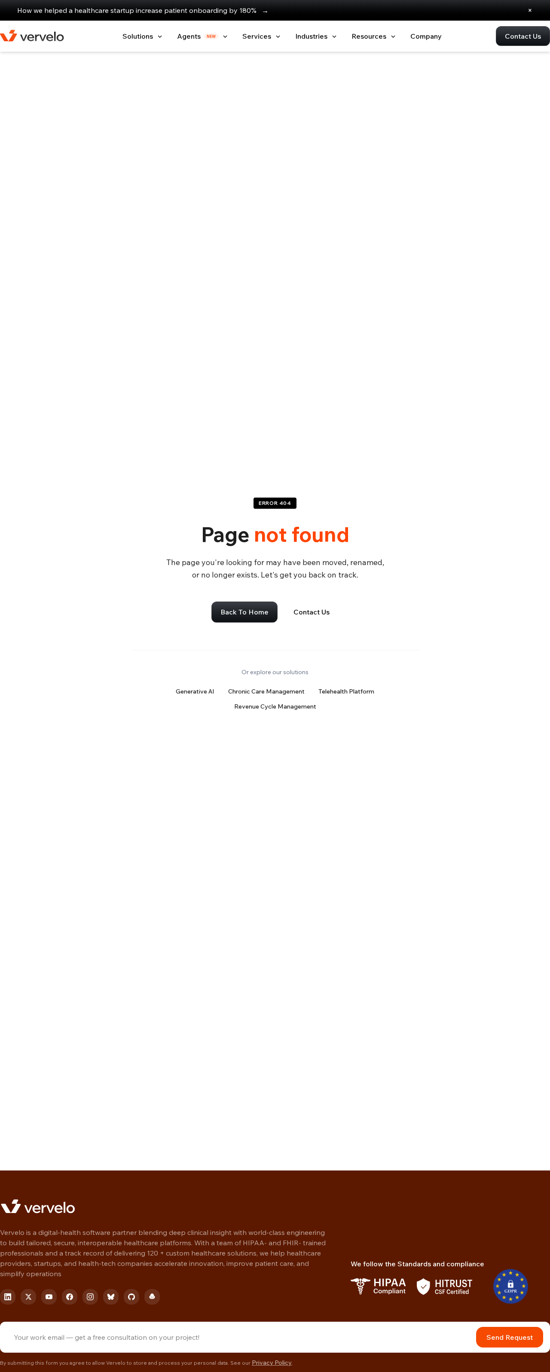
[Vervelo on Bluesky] (111, 1297)
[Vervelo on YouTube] (49, 1297)
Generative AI (195, 691)
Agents (196, 36)
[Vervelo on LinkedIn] (7, 1297)
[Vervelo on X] (28, 1297)
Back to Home (244, 612)
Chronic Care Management (266, 691)
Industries (311, 36)
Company (426, 36)
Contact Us (523, 36)
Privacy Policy (272, 1362)
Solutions (137, 36)
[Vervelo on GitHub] (131, 1297)
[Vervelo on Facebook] (69, 1297)
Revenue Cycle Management (275, 706)
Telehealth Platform (346, 691)
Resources (368, 36)
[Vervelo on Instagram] (90, 1297)
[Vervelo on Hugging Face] (152, 1297)
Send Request (509, 1337)
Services (256, 36)
